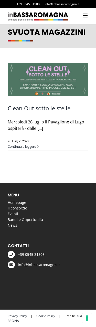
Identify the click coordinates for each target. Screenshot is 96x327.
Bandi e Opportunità (25, 219)
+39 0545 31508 (31, 254)
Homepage (17, 202)
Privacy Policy (17, 316)
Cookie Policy (45, 316)
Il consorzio (17, 208)
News (12, 225)
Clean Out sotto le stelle (39, 108)
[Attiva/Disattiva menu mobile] (85, 15)
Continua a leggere (22, 146)
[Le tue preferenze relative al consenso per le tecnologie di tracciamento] (87, 318)
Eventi (13, 213)
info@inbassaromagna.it (62, 4)
